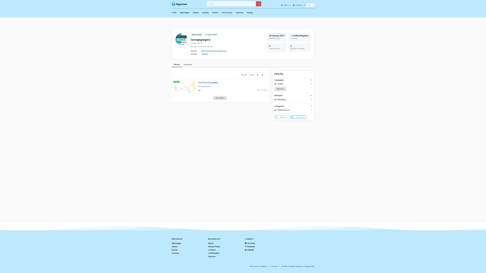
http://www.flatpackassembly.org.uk (214, 51)
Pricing (250, 12)
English (280, 84)
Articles (205, 12)
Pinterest (251, 246)
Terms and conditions (258, 266)
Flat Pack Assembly (208, 82)
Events (215, 12)
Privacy (274, 266)
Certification (213, 253)
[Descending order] (257, 75)
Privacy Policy (214, 246)
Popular (244, 75)
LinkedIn (251, 250)
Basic (194, 35)
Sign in (286, 5)
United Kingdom (211, 35)
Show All (280, 89)
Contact (212, 250)
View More (220, 98)
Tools (174, 12)
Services (239, 12)
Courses (175, 253)
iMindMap (282, 100)
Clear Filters (300, 117)
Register (299, 5)
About (211, 243)
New (252, 75)
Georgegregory (204, 86)
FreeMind (204, 54)
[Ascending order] (262, 75)
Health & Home (284, 110)
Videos (196, 12)
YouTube (251, 243)
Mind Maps (184, 12)
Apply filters (284, 117)
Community (227, 12)
